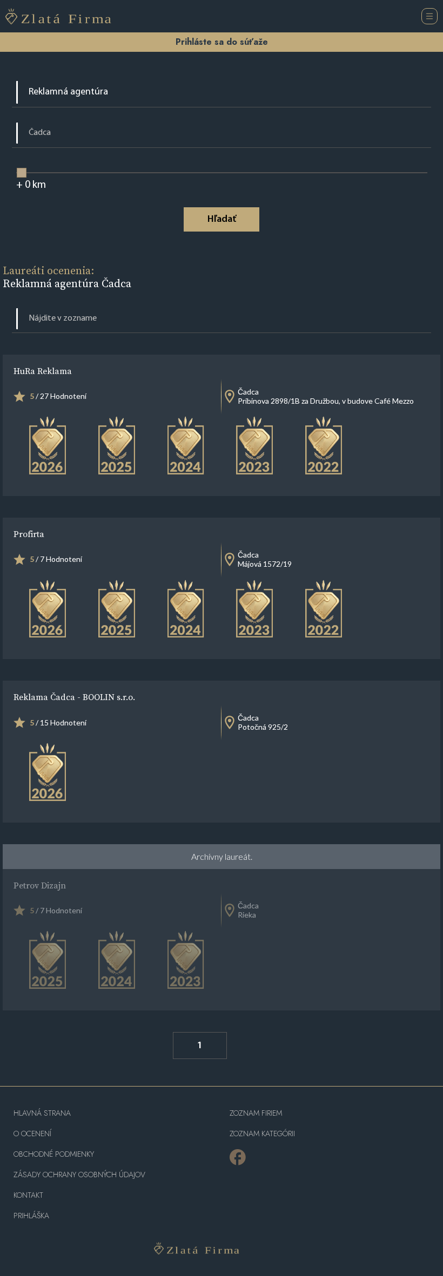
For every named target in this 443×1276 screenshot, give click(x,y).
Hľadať (221, 220)
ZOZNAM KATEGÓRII (262, 1134)
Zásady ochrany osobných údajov (79, 1175)
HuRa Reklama (43, 371)
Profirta (29, 534)
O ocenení (32, 1134)
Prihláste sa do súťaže (222, 42)
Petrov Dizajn (40, 885)
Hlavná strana (42, 1113)
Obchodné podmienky (54, 1154)
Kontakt (28, 1195)
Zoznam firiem (256, 1113)
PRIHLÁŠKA (31, 1216)
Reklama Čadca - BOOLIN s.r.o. (74, 697)
